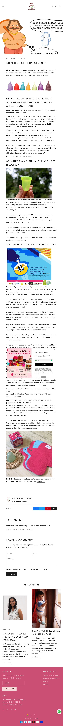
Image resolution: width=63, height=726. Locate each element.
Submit (44, 364)
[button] (36, 360)
